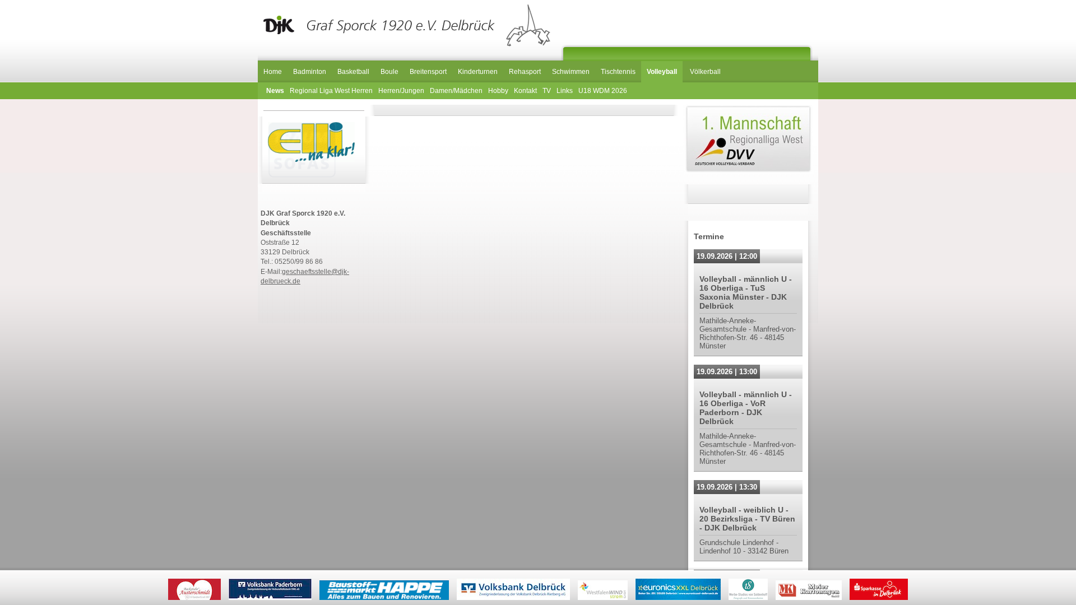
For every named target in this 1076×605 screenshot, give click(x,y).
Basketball (353, 71)
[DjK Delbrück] (405, 25)
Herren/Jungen (401, 90)
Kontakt (525, 90)
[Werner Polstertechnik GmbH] (302, 151)
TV (546, 90)
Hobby (498, 90)
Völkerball (705, 71)
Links (564, 90)
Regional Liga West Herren (331, 90)
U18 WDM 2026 (602, 90)
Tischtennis (618, 71)
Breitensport (428, 71)
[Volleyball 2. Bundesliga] (748, 171)
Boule (389, 71)
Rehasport (525, 71)
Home (272, 71)
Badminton (309, 71)
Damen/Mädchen (456, 90)
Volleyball (662, 71)
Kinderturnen (478, 71)
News (275, 90)
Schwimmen (571, 71)
